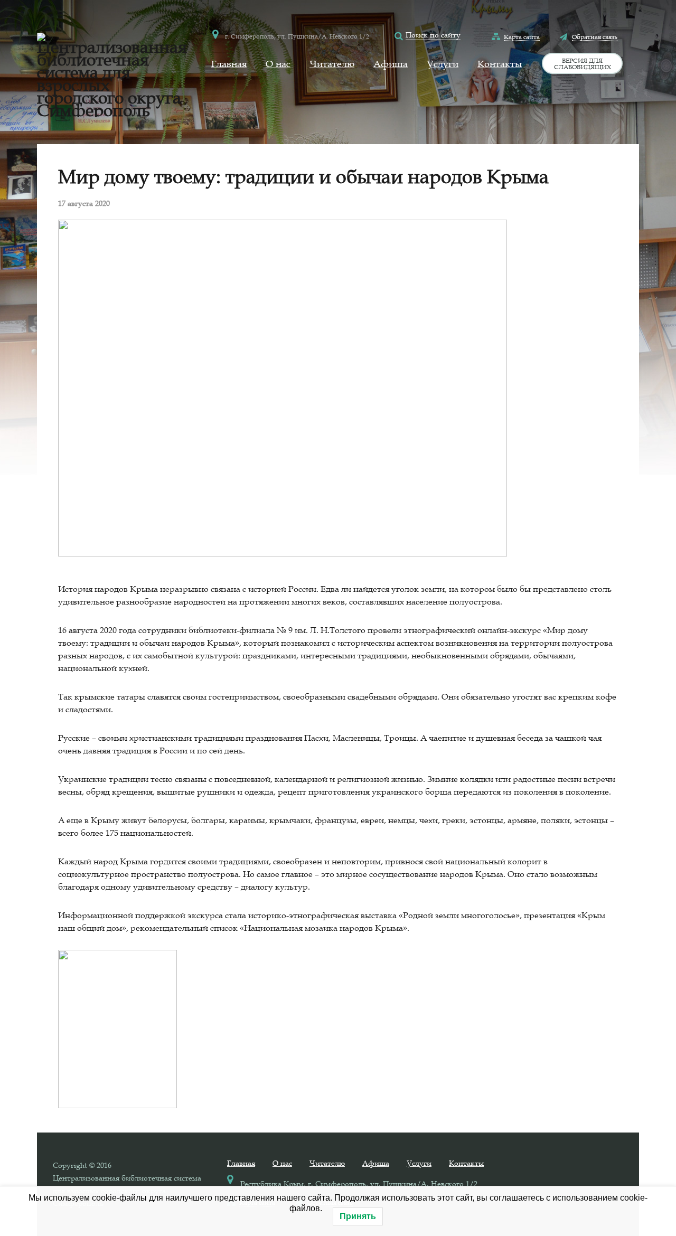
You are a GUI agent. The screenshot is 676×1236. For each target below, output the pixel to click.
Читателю (331, 64)
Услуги (442, 64)
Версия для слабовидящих (582, 63)
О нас (278, 64)
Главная (229, 64)
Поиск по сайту (433, 35)
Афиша (390, 64)
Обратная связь (594, 36)
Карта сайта (522, 36)
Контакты (499, 64)
